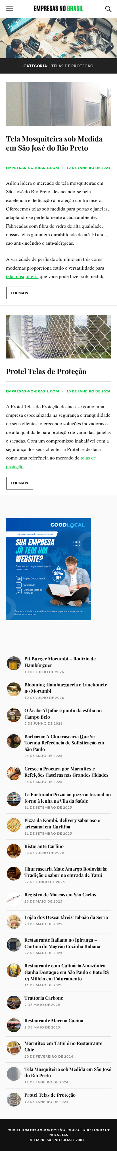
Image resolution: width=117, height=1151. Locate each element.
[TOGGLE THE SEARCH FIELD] (107, 9)
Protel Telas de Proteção (46, 371)
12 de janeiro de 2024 (88, 168)
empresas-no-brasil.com (32, 168)
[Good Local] (48, 629)
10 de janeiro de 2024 (88, 391)
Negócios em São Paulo (55, 1130)
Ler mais (19, 293)
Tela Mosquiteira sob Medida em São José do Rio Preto (54, 143)
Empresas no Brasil (54, 1140)
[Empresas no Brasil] (58, 8)
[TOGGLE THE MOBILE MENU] (9, 9)
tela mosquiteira (22, 276)
